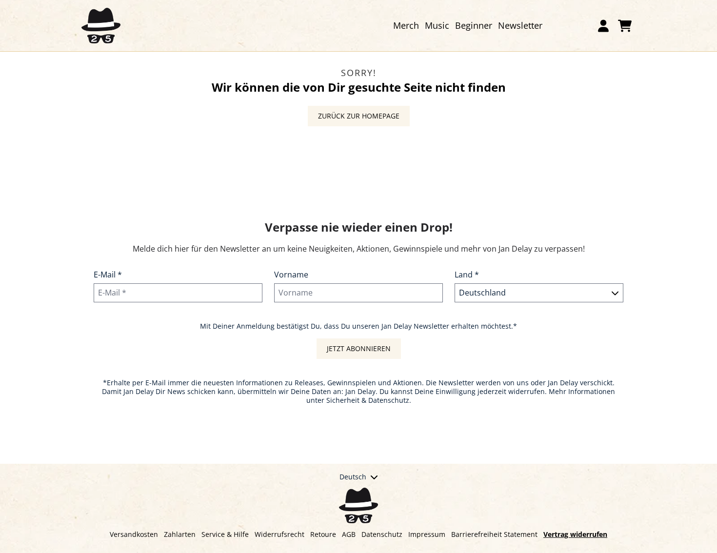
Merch (406, 25)
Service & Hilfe (225, 534)
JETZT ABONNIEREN (359, 348)
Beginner (473, 25)
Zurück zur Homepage (358, 115)
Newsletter (520, 25)
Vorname (291, 274)
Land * (467, 274)
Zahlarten (180, 534)
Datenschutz (381, 534)
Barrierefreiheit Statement (494, 534)
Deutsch (352, 476)
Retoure (323, 534)
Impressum (426, 534)
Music (437, 25)
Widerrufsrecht (279, 534)
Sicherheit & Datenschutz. (368, 400)
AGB (349, 534)
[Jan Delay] (100, 25)
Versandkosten (134, 534)
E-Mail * (108, 274)
